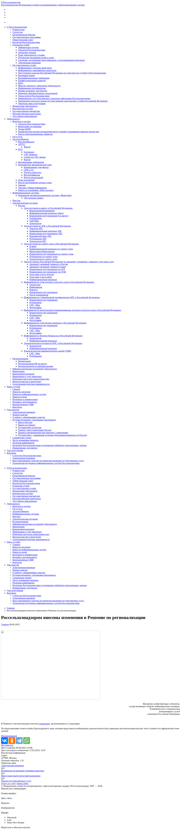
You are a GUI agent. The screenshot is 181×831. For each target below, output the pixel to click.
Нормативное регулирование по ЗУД (47, 269)
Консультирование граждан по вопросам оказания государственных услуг (48, 460)
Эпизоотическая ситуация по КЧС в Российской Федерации (53, 343)
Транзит (22, 185)
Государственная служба (24, 65)
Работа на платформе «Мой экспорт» (36, 190)
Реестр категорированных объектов (35, 134)
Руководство (18, 29)
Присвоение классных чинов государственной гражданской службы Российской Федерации (63, 101)
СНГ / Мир (34, 305)
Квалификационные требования (33, 78)
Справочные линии (21, 437)
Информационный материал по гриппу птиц (51, 249)
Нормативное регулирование (43, 292)
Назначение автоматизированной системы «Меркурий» (45, 195)
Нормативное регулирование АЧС (46, 233)
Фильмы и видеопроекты (24, 402)
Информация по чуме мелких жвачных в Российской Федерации (55, 323)
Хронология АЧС (37, 241)
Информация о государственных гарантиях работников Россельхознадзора (54, 98)
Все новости (7, 745)
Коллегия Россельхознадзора (26, 42)
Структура (17, 32)
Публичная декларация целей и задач (36, 57)
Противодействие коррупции (26, 114)
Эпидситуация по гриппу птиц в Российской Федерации (51, 244)
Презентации (24, 361)
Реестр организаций (33, 177)
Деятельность (13, 119)
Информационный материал (43, 279)
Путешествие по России (29, 427)
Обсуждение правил (33, 198)
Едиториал (29, 152)
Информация (35, 287)
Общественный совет (22, 40)
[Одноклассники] (11, 740)
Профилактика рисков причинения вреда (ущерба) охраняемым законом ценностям (58, 131)
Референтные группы (28, 47)
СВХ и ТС (29, 170)
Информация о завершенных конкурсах (37, 70)
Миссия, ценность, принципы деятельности (39, 85)
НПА (20, 83)
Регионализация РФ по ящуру (32, 363)
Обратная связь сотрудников (32, 103)
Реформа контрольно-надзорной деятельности (34, 369)
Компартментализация (23, 374)
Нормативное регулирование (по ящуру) (49, 216)
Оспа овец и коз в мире (40, 277)
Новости (33, 290)
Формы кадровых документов (32, 91)
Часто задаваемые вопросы (25, 440)
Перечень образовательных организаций (37, 93)
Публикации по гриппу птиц (43, 256)
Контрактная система (22, 108)
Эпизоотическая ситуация (25, 203)
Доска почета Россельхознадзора (33, 96)
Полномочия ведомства (23, 34)
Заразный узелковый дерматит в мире (47, 267)
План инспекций (26, 180)
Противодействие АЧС (40, 236)
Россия (21, 205)
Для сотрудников (15, 450)
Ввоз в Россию (25, 422)
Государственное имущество (26, 111)
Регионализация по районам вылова (35, 366)
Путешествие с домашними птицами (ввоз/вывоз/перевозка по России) (52, 435)
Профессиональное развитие (32, 80)
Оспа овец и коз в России (41, 274)
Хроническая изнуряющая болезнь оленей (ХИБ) (47, 351)
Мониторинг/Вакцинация (41, 251)
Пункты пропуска (32, 172)
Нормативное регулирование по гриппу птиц (51, 254)
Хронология (35, 223)
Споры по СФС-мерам (35, 157)
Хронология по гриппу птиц (43, 259)
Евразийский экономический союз (35, 165)
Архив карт (35, 284)
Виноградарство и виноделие (26, 381)
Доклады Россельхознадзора (31, 50)
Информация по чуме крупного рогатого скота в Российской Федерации (59, 282)
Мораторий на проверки (30, 126)
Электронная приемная (29, 63)
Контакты (17, 407)
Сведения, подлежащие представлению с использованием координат (51, 60)
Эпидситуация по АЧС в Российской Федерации (47, 226)
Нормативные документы (36, 167)
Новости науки (19, 397)
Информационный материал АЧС (45, 231)
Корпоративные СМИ (23, 404)
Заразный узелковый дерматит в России (48, 264)
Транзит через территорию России (34, 430)
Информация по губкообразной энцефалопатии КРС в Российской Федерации (62, 297)
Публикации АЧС (38, 239)
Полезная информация (23, 443)
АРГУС (21, 144)
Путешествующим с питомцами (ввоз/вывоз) (34, 420)
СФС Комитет (30, 154)
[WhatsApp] (26, 740)
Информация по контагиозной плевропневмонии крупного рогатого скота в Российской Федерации (72, 310)
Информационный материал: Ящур (46, 213)
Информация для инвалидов (32, 88)
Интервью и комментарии (25, 399)
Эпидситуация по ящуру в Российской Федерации (48, 208)
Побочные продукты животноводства (30, 379)
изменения (44, 723)
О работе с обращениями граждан (28, 417)
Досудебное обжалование (24, 116)
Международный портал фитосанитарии (20, 776)
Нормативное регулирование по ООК (47, 272)
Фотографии (35, 307)
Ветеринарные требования (31, 162)
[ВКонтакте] (4, 740)
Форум (27, 147)
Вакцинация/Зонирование (42, 210)
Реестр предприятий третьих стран (35, 182)
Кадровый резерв (26, 75)
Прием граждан (20, 415)
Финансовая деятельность (24, 106)
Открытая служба (20, 45)
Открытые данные (27, 52)
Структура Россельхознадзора (26, 455)
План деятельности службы (31, 55)
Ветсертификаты (26, 142)
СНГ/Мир (34, 221)
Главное (16, 389)
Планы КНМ (24, 129)
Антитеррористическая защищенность (31, 384)
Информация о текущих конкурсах (35, 68)
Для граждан (13, 409)
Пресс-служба (13, 386)
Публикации (35, 218)
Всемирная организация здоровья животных (22, 770)
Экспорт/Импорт (20, 139)
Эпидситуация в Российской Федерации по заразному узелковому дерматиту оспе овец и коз (69, 261)
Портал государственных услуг (16, 781)
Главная (10, 608)
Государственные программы (26, 37)
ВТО (20, 149)
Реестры (16, 200)
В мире (32, 246)
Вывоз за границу (26, 425)
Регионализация (20, 358)
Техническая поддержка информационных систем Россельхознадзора (45, 463)
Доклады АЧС (36, 228)
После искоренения (38, 295)
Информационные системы (25, 193)
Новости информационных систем (29, 394)
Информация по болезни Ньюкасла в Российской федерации (53, 335)
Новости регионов (21, 392)
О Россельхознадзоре (17, 27)
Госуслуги (17, 136)
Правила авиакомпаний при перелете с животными (43, 432)
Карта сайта (22, 783)
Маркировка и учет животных (27, 376)
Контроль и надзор (21, 121)
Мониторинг (18, 371)
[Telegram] (19, 740)
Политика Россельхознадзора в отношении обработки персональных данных (49, 445)
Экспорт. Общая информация (32, 187)
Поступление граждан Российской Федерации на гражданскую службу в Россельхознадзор (62, 73)
